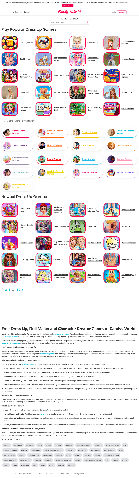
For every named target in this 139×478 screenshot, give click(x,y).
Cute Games (88, 145)
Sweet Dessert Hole (61, 75)
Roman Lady (24, 92)
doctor (115, 460)
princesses (47, 455)
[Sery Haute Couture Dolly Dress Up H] (44, 243)
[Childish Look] (78, 42)
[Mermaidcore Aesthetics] (78, 59)
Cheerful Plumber (128, 243)
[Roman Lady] (10, 92)
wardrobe (25, 465)
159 (18, 290)
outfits (21, 455)
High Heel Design (128, 210)
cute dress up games (93, 460)
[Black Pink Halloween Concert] (10, 76)
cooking (59, 455)
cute (40, 445)
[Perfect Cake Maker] (10, 210)
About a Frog (93, 226)
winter (124, 460)
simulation (82, 450)
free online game (83, 445)
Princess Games (89, 132)
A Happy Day (126, 92)
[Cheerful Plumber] (111, 243)
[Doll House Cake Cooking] (78, 276)
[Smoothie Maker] (10, 243)
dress (43, 465)
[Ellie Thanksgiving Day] (111, 276)
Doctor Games (54, 159)
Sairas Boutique (127, 109)
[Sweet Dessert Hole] (44, 76)
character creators (61, 334)
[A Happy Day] (111, 92)
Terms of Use (64, 474)
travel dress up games (11, 343)
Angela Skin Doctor (61, 226)
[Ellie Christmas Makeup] (10, 109)
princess (58, 445)
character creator (111, 455)
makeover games (47, 354)
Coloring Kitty (59, 259)
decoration (36, 450)
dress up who (34, 455)
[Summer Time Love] (44, 92)
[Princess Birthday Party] (10, 226)
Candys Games (11, 336)
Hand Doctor (25, 59)
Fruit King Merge (26, 42)
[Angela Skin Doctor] (44, 226)
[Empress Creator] (111, 59)
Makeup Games (54, 145)
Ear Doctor (125, 226)
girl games (18, 445)
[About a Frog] (78, 226)
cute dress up (9, 455)
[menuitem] (17, 12)
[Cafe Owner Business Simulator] (78, 259)
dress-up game (10, 460)
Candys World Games (18, 132)
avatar (43, 414)
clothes (87, 455)
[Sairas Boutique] (111, 109)
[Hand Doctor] (10, 59)
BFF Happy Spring (27, 259)
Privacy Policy (79, 474)
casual (97, 455)
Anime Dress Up (19, 145)
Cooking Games (124, 145)
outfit (51, 465)
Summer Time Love (61, 92)
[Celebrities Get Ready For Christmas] (44, 210)
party (15, 465)
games (61, 465)
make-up (98, 445)
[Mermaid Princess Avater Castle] (44, 276)
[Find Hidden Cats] (44, 42)
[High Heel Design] (111, 210)
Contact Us (50, 474)
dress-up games (112, 445)
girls (125, 445)
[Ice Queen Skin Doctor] (10, 276)
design (77, 460)
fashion (6, 445)
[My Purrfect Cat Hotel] (44, 109)
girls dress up (109, 450)
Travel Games (88, 159)
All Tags (71, 465)
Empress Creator (128, 59)
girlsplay (48, 460)
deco (68, 455)
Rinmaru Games (124, 159)
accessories (95, 450)
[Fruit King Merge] (10, 42)
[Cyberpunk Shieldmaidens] (78, 92)
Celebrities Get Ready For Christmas (60, 209)
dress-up (30, 445)
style (121, 450)
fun (107, 460)
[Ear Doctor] (111, 226)
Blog (40, 474)
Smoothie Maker (26, 243)
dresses (38, 460)
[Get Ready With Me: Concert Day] (78, 76)
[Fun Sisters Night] (78, 243)
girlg (35, 465)
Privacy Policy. (124, 3)
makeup (24, 450)
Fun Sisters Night (94, 243)
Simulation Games (125, 172)
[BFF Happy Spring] (10, 259)
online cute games (63, 460)
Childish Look (93, 42)
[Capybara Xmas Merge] (44, 59)
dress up (69, 445)
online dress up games (53, 450)
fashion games (28, 364)
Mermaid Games (89, 172)
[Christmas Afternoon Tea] (78, 210)
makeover (70, 450)
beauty (77, 455)
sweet (48, 445)
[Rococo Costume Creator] (111, 42)
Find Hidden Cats (60, 42)
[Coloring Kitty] (44, 259)
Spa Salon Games (20, 172)
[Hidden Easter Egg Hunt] (78, 109)
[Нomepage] (69, 12)
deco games (25, 460)
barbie (6, 465)
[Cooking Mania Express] (111, 76)
